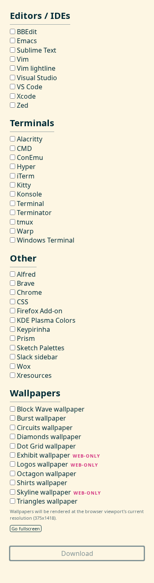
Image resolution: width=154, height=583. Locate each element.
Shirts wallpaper (41, 482)
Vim (22, 59)
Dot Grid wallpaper (45, 446)
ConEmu (29, 157)
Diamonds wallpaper (48, 436)
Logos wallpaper (56, 464)
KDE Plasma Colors (45, 320)
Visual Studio (36, 77)
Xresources (33, 375)
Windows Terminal (44, 240)
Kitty (23, 185)
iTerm (24, 175)
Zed (21, 105)
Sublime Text (35, 50)
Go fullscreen (25, 528)
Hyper (25, 166)
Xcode (25, 96)
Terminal (29, 203)
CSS (21, 301)
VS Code (28, 86)
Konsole (28, 194)
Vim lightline (35, 68)
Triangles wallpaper (46, 501)
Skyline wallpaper (58, 492)
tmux (24, 222)
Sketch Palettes (39, 347)
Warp (24, 231)
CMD (23, 148)
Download (77, 553)
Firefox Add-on (38, 310)
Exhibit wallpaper (57, 455)
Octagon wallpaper (45, 473)
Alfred (25, 274)
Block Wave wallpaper (50, 409)
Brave (24, 283)
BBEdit (26, 31)
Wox (22, 366)
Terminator (33, 212)
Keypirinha (32, 329)
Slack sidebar (36, 356)
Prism (25, 338)
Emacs (26, 40)
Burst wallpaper (40, 418)
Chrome (28, 292)
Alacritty (28, 138)
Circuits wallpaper (44, 427)
